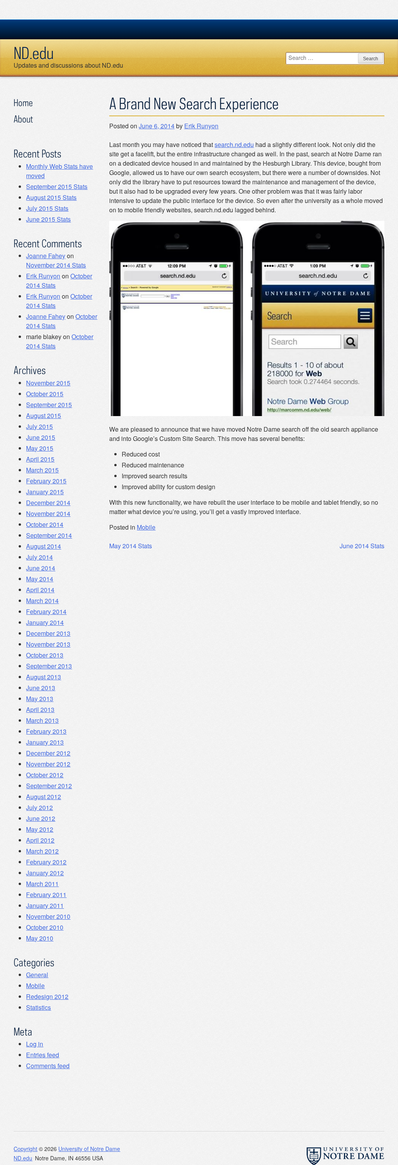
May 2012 (39, 829)
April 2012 (40, 840)
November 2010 (48, 916)
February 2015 (46, 480)
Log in (34, 1043)
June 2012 (40, 818)
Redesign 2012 (47, 996)
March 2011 (42, 883)
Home (23, 102)
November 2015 (48, 382)
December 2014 (48, 502)
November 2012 (48, 763)
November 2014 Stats (56, 265)
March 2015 (42, 469)
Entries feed (42, 1054)
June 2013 (40, 687)
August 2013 (43, 676)
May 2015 (39, 448)
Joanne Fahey (45, 255)
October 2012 (44, 774)
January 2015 (45, 491)
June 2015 (40, 437)
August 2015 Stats (51, 197)
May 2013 (39, 698)
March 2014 (42, 600)
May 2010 (39, 938)
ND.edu (34, 53)
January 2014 (45, 622)
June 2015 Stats (48, 219)
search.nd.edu (234, 144)
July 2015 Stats (47, 208)
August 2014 (43, 546)
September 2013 (49, 665)
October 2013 (44, 655)
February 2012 (46, 861)
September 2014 (49, 535)
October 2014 (44, 524)
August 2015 (43, 415)
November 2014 (48, 513)
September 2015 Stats (56, 186)
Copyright (25, 1149)
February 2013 (46, 731)
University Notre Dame (72, 29)
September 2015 (49, 404)
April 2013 (40, 709)
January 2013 (45, 742)
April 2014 (40, 589)
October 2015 (44, 393)
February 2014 (46, 611)
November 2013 (48, 644)
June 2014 (40, 567)
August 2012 (43, 796)
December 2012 (48, 753)
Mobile (146, 527)
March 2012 (42, 851)
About (23, 118)
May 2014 (39, 578)
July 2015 (39, 426)
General (37, 974)
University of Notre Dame (89, 1149)
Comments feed (48, 1065)
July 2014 (39, 557)
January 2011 (45, 905)
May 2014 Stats (130, 545)
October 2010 (44, 927)
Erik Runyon (201, 125)
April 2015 (40, 459)
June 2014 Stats (362, 545)
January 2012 (45, 872)
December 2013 (48, 633)
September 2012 (49, 785)
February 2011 (46, 894)
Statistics (38, 1007)
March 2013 (42, 720)
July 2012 (39, 807)
